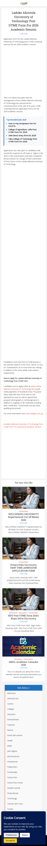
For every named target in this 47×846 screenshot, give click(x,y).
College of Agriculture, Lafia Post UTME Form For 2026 (22, 130)
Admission (13, 613)
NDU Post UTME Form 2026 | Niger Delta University (23, 617)
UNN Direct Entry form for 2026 (22, 135)
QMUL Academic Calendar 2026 (23, 663)
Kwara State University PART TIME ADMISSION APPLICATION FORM (23, 567)
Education (23, 613)
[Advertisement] (23, 71)
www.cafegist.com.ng (34, 413)
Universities (23, 511)
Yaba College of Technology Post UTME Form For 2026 (22, 140)
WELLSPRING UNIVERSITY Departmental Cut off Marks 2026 (23, 517)
